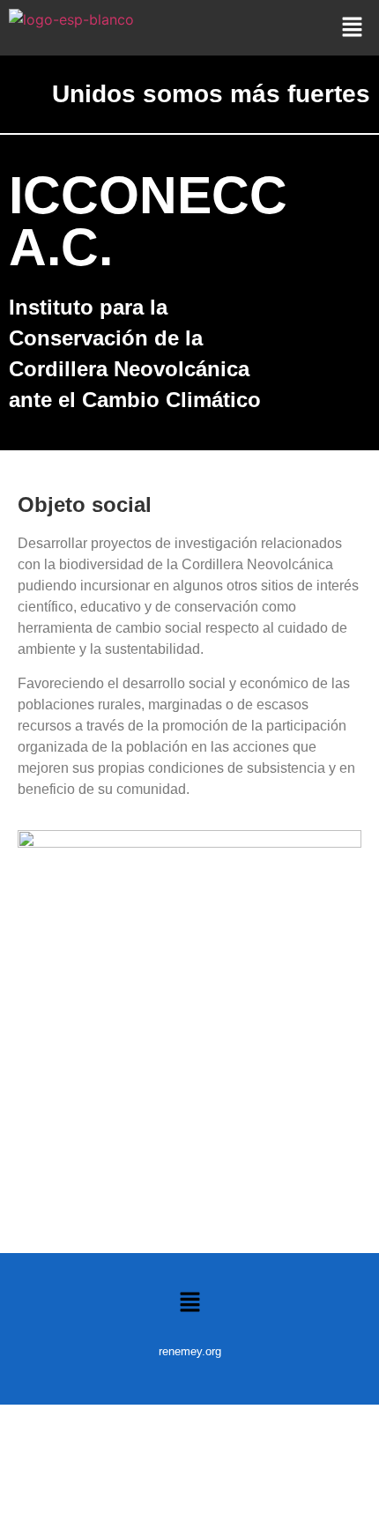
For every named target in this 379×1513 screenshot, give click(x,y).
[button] (352, 28)
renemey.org (190, 1351)
